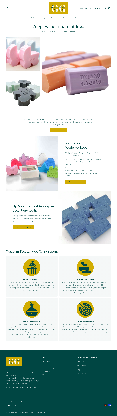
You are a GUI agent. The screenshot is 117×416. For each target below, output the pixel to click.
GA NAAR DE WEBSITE (23, 227)
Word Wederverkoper (49, 368)
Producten (45, 364)
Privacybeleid (46, 380)
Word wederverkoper (75, 182)
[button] (8, 8)
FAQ (43, 377)
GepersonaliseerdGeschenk (17, 412)
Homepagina (46, 361)
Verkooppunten (58, 130)
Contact (44, 374)
